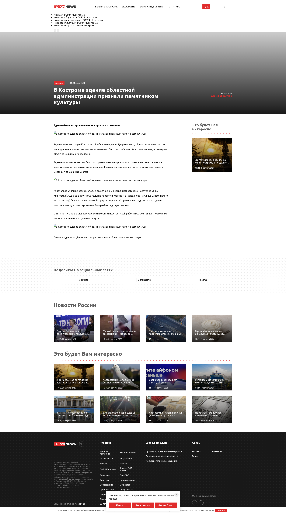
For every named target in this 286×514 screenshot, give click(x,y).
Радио (195, 456)
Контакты (217, 451)
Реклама (196, 451)
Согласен (221, 510)
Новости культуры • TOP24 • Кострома (76, 22)
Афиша (103, 463)
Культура (104, 480)
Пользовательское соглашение (161, 461)
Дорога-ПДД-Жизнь (151, 7)
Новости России (128, 452)
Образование (106, 485)
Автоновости (106, 458)
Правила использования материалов (164, 451)
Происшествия (107, 489)
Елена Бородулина (221, 95)
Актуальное (126, 458)
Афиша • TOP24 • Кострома (69, 14)
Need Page (80, 504)
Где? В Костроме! (108, 469)
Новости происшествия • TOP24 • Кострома (79, 20)
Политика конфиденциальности (162, 456)
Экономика (105, 499)
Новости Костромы (105, 452)
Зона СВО (124, 475)
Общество (125, 485)
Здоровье (105, 475)
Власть (123, 463)
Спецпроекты (126, 489)
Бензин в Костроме (106, 7)
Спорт (103, 494)
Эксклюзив (128, 7)
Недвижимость (127, 480)
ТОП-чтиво (173, 7)
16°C (206, 6)
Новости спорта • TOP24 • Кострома (74, 25)
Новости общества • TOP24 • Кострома (76, 17)
